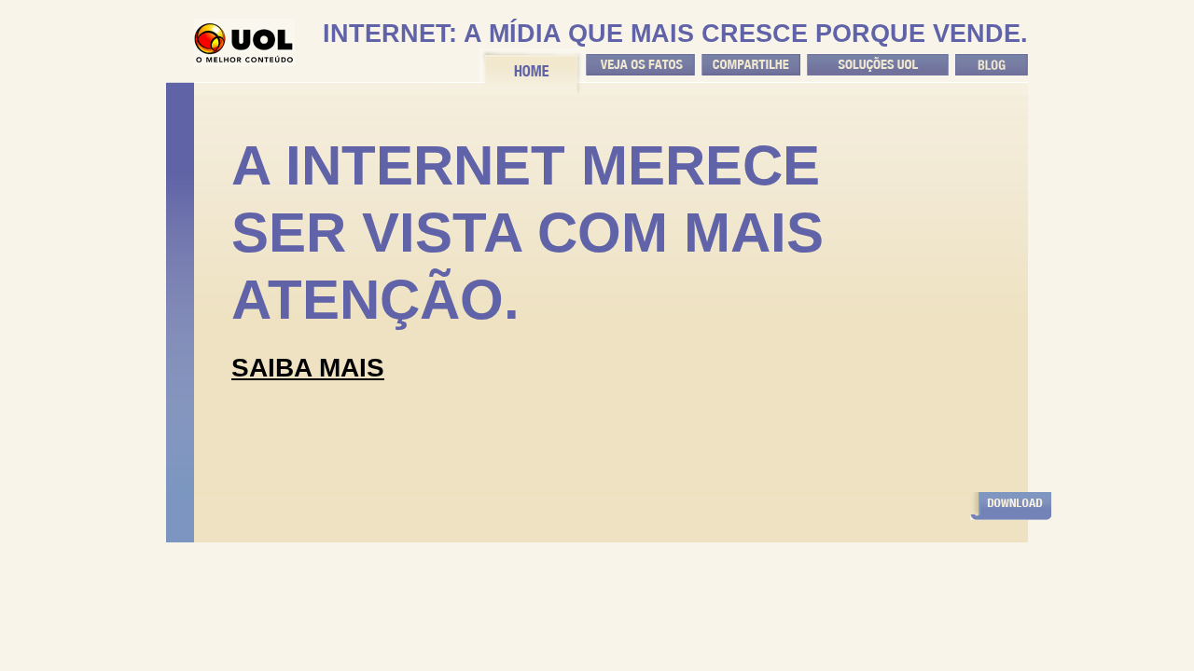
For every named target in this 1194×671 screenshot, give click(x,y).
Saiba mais (307, 367)
